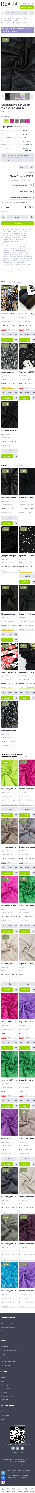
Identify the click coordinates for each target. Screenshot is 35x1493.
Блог (3, 1381)
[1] (7, 96)
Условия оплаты (7, 1365)
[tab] (7, 127)
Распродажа (6, 1385)
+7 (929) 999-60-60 (27, 3)
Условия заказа (7, 1358)
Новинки (4, 1392)
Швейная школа (7, 1331)
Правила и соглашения (9, 1350)
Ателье (4, 1334)
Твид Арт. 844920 (26, 372)
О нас (3, 1354)
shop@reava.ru (17, 1452)
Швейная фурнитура (8, 1327)
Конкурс (4, 1377)
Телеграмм (5, 1415)
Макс (3, 1419)
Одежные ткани (7, 1323)
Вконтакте (5, 1412)
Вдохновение (6, 1400)
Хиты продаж (6, 1388)
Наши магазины (7, 1396)
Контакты (4, 1347)
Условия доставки (8, 1361)
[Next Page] (32, 97)
